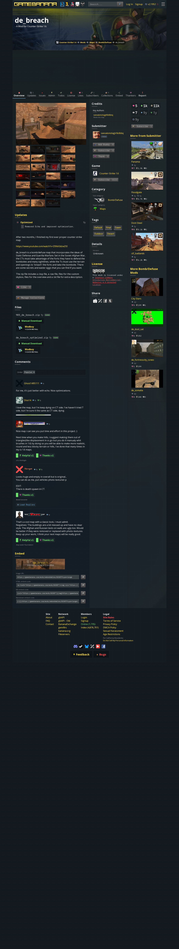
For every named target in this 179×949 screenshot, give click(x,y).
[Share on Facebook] (105, 301)
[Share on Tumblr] (110, 301)
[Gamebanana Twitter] (92, 646)
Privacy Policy (110, 624)
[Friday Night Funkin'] (72, 4)
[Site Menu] (163, 4)
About (49, 617)
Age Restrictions (111, 634)
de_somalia (137, 390)
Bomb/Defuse (105, 42)
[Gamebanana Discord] (75, 646)
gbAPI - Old (64, 620)
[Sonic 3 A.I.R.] (67, 4)
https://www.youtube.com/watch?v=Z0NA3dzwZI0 (42, 246)
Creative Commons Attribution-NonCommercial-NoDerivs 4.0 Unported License (107, 281)
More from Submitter (145, 136)
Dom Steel (136, 222)
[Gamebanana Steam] (81, 646)
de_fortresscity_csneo (142, 359)
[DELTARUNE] (82, 4)
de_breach (119, 42)
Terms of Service (112, 620)
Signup (139, 4)
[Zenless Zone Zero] (77, 4)
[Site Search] (120, 4)
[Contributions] (115, 115)
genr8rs (62, 627)
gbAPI (61, 617)
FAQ (48, 620)
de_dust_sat (137, 329)
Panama (135, 161)
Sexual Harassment (113, 630)
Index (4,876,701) (90, 627)
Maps (92, 42)
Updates (21, 215)
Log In (129, 4)
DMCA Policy (109, 627)
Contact (50, 624)
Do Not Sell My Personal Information (118, 640)
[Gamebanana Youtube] (98, 646)
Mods (82, 42)
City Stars (136, 298)
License (97, 264)
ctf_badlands (137, 253)
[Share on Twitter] (100, 301)
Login (84, 617)
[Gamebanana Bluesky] (86, 646)
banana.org (64, 630)
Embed (19, 553)
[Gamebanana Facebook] (103, 646)
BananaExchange (67, 624)
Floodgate (136, 192)
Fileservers (64, 634)
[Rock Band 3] (62, 4)
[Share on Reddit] (95, 301)
